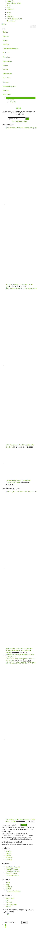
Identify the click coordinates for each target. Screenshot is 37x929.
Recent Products (11, 873)
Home (12, 100)
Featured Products (12, 869)
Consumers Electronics (10, 49)
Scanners (6, 82)
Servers (5, 70)
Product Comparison (12, 871)
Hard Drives (7, 78)
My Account (11, 21)
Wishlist (8, 907)
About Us (10, 1)
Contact (8, 889)
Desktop (6, 44)
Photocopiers (7, 74)
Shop (9, 12)
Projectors (6, 57)
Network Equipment (9, 86)
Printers (5, 40)
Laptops (6, 36)
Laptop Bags (7, 61)
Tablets (5, 32)
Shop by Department (14, 98)
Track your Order (11, 904)
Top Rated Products (12, 875)
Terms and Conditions (14, 19)
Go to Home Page (19, 121)
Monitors (6, 90)
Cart (8, 7)
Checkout (10, 9)
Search (23, 825)
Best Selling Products (14, 3)
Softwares (6, 53)
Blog (8, 5)
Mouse (5, 65)
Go (27, 119)
